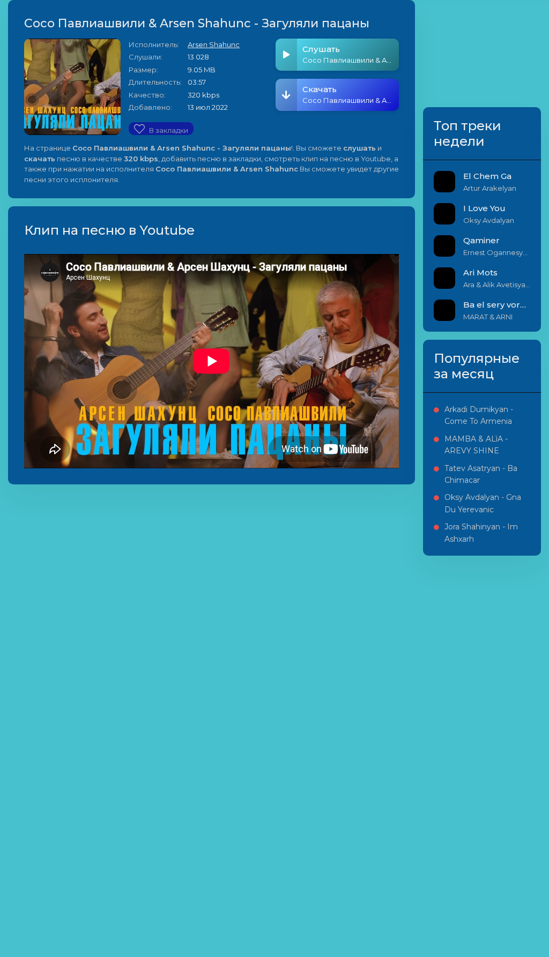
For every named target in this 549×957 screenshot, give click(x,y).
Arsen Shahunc (214, 44)
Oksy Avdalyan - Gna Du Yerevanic (482, 503)
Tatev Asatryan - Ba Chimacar (480, 474)
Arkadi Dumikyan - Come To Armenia (478, 415)
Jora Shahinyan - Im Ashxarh (481, 532)
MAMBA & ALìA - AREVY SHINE (476, 444)
